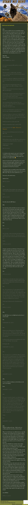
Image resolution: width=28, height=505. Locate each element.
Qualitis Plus (25, 504)
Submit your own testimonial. (8, 25)
